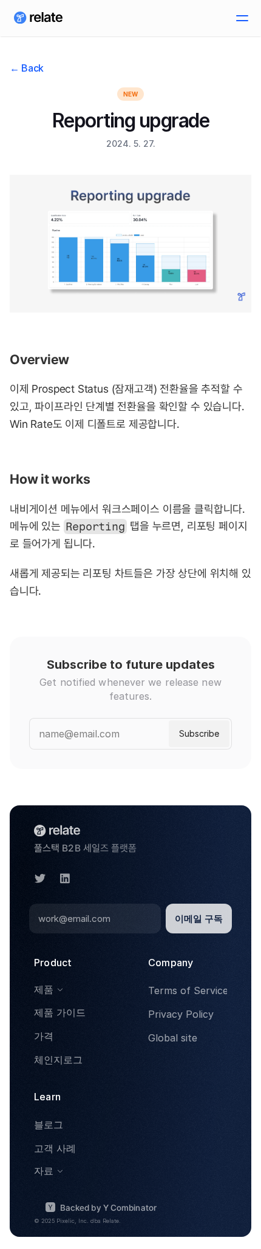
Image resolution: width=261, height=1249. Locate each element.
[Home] (38, 18)
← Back (27, 68)
